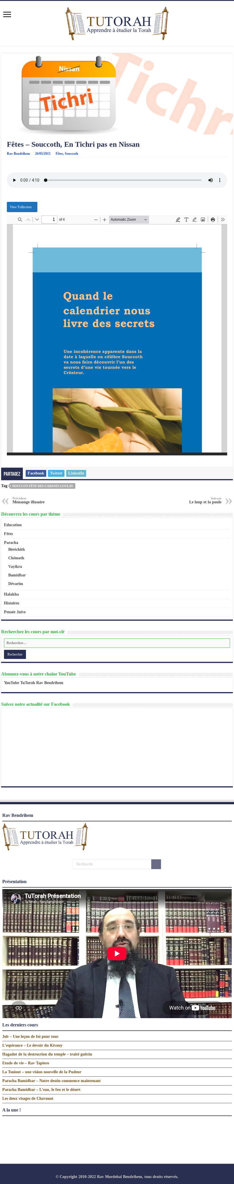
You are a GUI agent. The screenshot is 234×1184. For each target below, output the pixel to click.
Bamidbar (17, 575)
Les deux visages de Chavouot (27, 1098)
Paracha (11, 542)
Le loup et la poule (205, 500)
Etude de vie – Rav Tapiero (25, 1063)
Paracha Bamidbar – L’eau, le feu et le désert (41, 1089)
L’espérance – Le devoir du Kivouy (32, 1045)
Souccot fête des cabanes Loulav (42, 486)
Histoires (11, 603)
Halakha (11, 594)
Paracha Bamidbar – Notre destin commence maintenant (51, 1081)
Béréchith (16, 549)
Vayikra (15, 566)
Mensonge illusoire (29, 500)
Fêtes (59, 154)
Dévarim (15, 584)
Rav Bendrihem (18, 154)
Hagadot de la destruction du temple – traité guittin (47, 1054)
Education (13, 525)
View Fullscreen (21, 207)
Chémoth (16, 558)
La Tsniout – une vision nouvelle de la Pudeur (41, 1072)
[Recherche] (156, 864)
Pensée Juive (15, 612)
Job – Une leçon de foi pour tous (30, 1036)
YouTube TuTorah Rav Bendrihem (33, 683)
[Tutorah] (117, 23)
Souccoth (71, 154)
